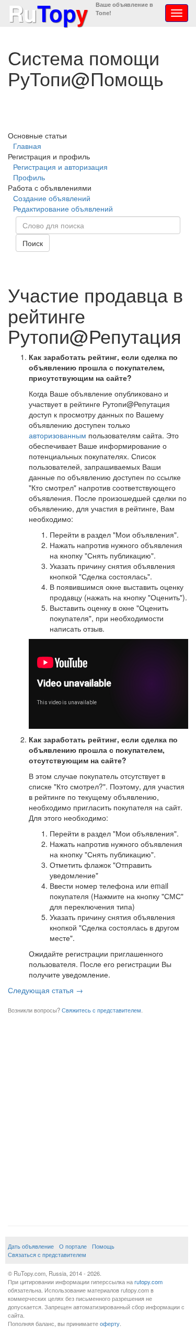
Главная (27, 146)
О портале (73, 1246)
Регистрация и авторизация (60, 166)
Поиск (32, 243)
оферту (110, 1323)
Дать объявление (31, 1246)
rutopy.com (148, 1281)
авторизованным (57, 435)
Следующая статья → (45, 990)
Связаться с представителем (47, 1254)
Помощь (103, 1246)
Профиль (29, 177)
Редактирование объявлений (63, 208)
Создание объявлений (51, 198)
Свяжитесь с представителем (101, 1010)
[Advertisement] (98, 1117)
